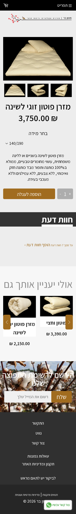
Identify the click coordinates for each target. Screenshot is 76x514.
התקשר (38, 423)
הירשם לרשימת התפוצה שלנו (38, 379)
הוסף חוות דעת (38, 244)
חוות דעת (57, 219)
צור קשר (38, 443)
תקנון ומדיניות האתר (38, 464)
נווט (38, 433)
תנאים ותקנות (50, 495)
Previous (7, 322)
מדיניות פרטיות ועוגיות (27, 495)
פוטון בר (43, 501)
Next (69, 322)
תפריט (62, 5)
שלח (61, 397)
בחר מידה (38, 133)
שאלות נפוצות (38, 456)
